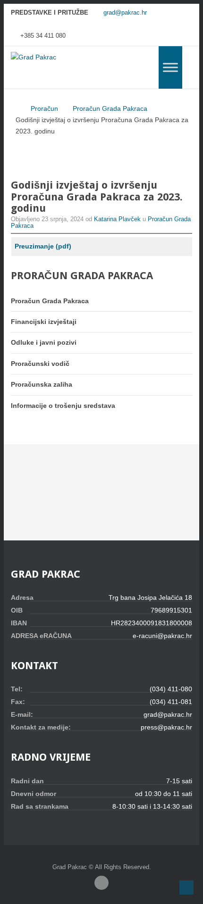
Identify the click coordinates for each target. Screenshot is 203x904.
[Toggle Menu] (170, 67)
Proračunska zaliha (41, 384)
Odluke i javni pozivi (43, 342)
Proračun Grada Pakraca (110, 108)
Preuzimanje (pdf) (43, 246)
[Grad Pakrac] (33, 57)
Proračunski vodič (40, 363)
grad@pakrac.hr (125, 12)
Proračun (44, 108)
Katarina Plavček (118, 219)
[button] (186, 887)
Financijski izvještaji (43, 321)
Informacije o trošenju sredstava (63, 405)
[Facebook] (101, 883)
